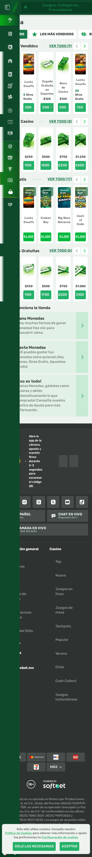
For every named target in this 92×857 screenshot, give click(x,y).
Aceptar (69, 846)
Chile (59, 667)
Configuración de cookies (60, 837)
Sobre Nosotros (17, 564)
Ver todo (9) (60, 46)
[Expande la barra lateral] (7, 7)
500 (45, 107)
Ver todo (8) (60, 121)
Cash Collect (65, 681)
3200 (79, 165)
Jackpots (63, 626)
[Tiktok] (82, 502)
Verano (61, 653)
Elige (29, 237)
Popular (61, 640)
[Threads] (39, 502)
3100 (80, 295)
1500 (45, 165)
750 (80, 107)
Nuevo (60, 575)
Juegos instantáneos (66, 697)
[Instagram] (24, 502)
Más (53, 767)
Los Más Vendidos (57, 34)
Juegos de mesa (64, 610)
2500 (62, 295)
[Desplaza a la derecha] (84, 46)
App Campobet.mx (22, 665)
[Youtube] (67, 502)
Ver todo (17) (60, 179)
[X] (53, 502)
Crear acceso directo (20, 614)
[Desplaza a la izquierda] (76, 46)
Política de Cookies (18, 833)
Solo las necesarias (34, 846)
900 (28, 165)
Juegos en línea (64, 591)
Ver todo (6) (60, 251)
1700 (45, 295)
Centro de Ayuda (18, 596)
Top (58, 562)
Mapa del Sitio (21, 631)
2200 (62, 165)
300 (28, 107)
